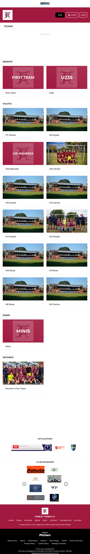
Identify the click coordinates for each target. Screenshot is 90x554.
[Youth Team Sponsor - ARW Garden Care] (54, 470)
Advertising (32, 541)
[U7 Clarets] (23, 119)
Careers (43, 541)
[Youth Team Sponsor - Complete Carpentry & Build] (35, 498)
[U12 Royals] (23, 221)
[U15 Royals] (23, 187)
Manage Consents (59, 544)
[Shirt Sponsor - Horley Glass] (45, 3)
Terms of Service (76, 541)
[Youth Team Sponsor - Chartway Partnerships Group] (35, 489)
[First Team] (23, 77)
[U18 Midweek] (23, 153)
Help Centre (12, 541)
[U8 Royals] (66, 119)
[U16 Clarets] (66, 153)
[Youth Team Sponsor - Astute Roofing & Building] (35, 470)
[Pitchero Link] (45, 536)
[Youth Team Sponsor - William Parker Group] (54, 489)
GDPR (64, 541)
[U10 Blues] (23, 254)
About (22, 541)
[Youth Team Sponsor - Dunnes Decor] (35, 479)
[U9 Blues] (66, 254)
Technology (54, 541)
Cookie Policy (43, 544)
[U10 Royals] (66, 221)
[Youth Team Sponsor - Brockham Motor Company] (54, 479)
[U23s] (66, 77)
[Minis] (23, 331)
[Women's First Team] (23, 373)
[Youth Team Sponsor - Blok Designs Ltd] (54, 498)
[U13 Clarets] (66, 187)
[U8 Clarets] (66, 288)
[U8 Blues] (23, 288)
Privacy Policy (29, 544)
